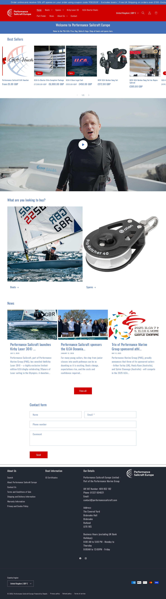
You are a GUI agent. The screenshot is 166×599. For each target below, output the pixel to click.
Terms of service (80, 593)
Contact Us (11, 487)
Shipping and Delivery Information (21, 496)
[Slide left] (77, 95)
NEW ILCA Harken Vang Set (108, 80)
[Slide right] (88, 95)
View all (83, 390)
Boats (13, 287)
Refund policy (67, 593)
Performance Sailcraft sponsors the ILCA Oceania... (81, 346)
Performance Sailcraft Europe (24, 593)
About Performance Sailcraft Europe (22, 482)
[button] (48, 10)
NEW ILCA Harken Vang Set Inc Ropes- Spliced (144, 81)
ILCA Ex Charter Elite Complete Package (49, 80)
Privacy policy (55, 593)
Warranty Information (16, 501)
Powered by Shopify (40, 593)
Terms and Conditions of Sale (19, 491)
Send (38, 454)
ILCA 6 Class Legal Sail (74, 80)
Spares (89, 287)
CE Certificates (51, 477)
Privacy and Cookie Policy (17, 506)
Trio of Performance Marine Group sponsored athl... (129, 346)
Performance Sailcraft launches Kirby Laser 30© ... (30, 346)
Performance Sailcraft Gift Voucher (15, 80)
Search (10, 477)
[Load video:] (83, 144)
